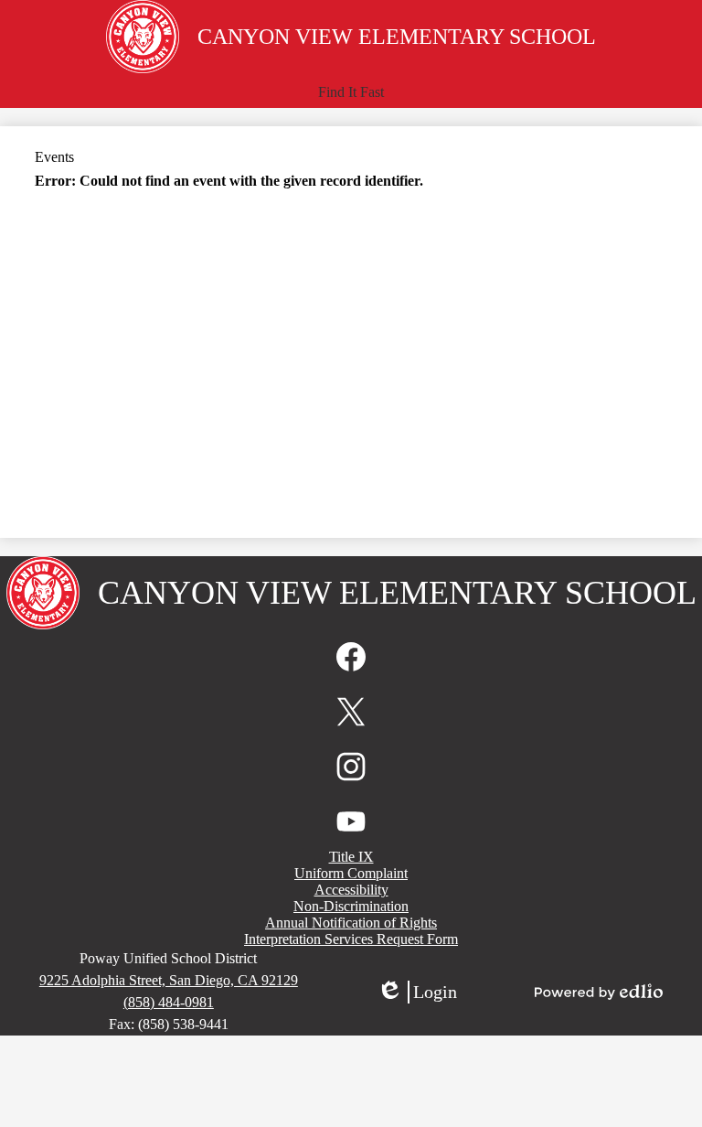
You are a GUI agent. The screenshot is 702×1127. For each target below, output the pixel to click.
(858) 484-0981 (168, 1002)
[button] (351, 92)
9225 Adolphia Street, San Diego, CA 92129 (168, 980)
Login (417, 993)
